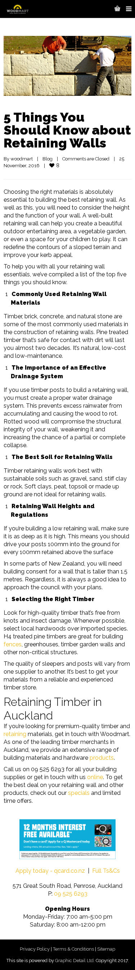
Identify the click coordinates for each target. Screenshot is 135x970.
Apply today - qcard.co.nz (50, 870)
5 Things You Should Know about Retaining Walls (67, 129)
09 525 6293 (70, 893)
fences (13, 644)
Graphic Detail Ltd (74, 960)
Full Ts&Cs (106, 870)
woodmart (21, 158)
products (102, 757)
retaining (15, 734)
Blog (47, 158)
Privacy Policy (35, 949)
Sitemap (106, 949)
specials (79, 792)
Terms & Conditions (73, 949)
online (95, 777)
